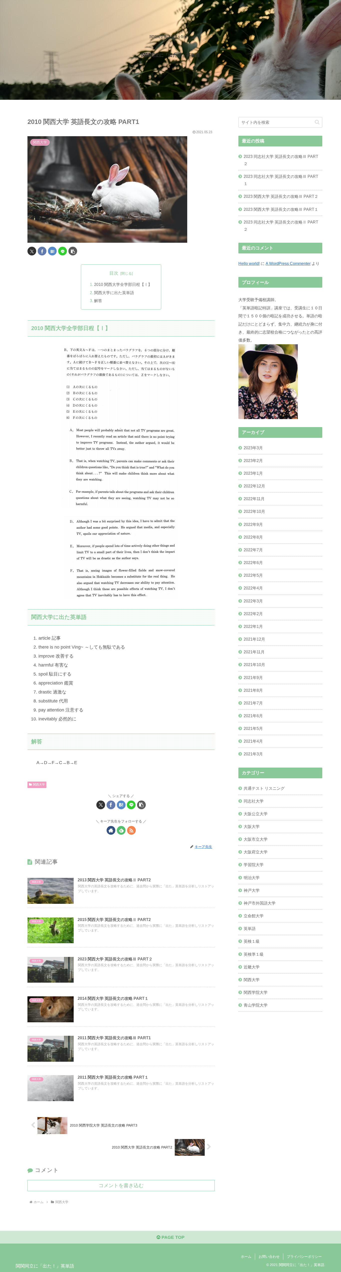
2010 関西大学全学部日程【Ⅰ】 (123, 284)
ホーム (246, 1257)
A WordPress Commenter (288, 263)
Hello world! (249, 263)
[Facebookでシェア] (42, 251)
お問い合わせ (269, 1257)
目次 (113, 273)
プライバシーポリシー (304, 1257)
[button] (72, 251)
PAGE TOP (172, 1237)
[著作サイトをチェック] (111, 830)
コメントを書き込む (121, 1185)
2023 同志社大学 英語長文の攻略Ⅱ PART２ (281, 225)
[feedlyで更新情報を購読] (121, 830)
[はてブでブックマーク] (52, 251)
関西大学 (39, 784)
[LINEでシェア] (62, 251)
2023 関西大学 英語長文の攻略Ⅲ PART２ (281, 196)
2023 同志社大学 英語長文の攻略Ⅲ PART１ (281, 180)
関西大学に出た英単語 (114, 292)
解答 (98, 300)
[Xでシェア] (31, 251)
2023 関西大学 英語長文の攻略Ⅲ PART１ (281, 209)
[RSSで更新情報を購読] (131, 830)
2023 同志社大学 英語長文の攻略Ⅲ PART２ (281, 160)
